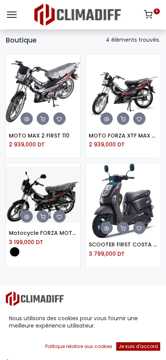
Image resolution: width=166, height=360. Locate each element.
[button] (26, 118)
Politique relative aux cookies (78, 346)
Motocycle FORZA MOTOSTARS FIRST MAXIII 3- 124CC (43, 233)
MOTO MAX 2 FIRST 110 (39, 135)
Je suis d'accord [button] (138, 346)
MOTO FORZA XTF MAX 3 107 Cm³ (123, 135)
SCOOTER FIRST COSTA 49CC (123, 244)
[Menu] (11, 14)
